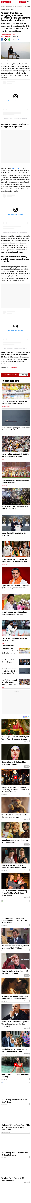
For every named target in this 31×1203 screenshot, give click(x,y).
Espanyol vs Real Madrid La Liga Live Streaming (14, 534)
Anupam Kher (17, 168)
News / (3, 6)
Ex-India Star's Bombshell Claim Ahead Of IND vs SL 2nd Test (15, 639)
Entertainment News (6, 36)
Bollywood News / (21, 6)
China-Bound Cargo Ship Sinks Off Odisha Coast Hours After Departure (16, 429)
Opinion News (5, 664)
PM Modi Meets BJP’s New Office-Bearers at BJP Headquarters (15, 481)
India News (4, 432)
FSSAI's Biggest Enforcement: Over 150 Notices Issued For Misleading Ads (14, 402)
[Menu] (28, 2)
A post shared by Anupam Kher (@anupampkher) (15, 118)
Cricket (3, 643)
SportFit (3, 459)
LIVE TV (23, 2)
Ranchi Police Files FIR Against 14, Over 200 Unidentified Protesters (15, 508)
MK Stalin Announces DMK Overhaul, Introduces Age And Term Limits (14, 613)
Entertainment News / (10, 6)
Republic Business (6, 406)
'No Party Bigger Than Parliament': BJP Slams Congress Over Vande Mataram (15, 560)
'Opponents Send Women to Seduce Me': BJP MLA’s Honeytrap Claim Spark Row (15, 587)
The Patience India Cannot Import (8, 661)
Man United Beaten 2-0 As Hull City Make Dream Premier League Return (15, 455)
